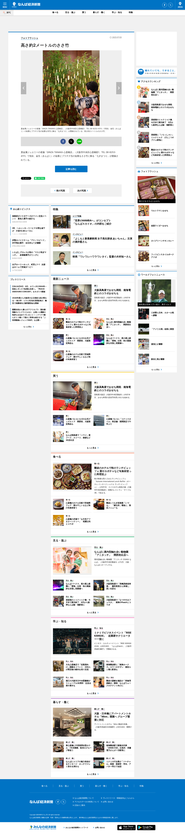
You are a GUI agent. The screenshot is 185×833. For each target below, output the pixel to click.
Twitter (170, 5)
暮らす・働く (99, 12)
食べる (55, 12)
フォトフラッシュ (29, 38)
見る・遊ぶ (70, 12)
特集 (131, 12)
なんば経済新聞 (26, 4)
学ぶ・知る (117, 12)
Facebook (164, 5)
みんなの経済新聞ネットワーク (43, 828)
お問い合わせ (108, 802)
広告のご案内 (79, 805)
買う (84, 12)
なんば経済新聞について (84, 798)
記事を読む (71, 169)
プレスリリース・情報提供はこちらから (118, 798)
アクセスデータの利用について (86, 802)
